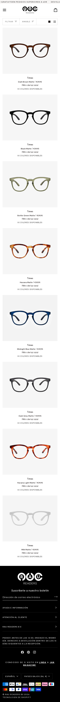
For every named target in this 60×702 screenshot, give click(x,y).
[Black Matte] (16, 89)
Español (10, 676)
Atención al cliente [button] (15, 617)
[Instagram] (34, 652)
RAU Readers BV (14, 694)
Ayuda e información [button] (15, 607)
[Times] (30, 51)
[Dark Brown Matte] (10, 89)
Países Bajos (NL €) (35, 676)
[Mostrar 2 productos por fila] (54, 21)
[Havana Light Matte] (44, 89)
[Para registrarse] (54, 596)
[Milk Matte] (50, 89)
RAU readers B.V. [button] (12, 626)
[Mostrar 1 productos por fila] (49, 21)
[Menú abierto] (7, 10)
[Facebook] (22, 652)
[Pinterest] (28, 652)
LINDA (42, 662)
